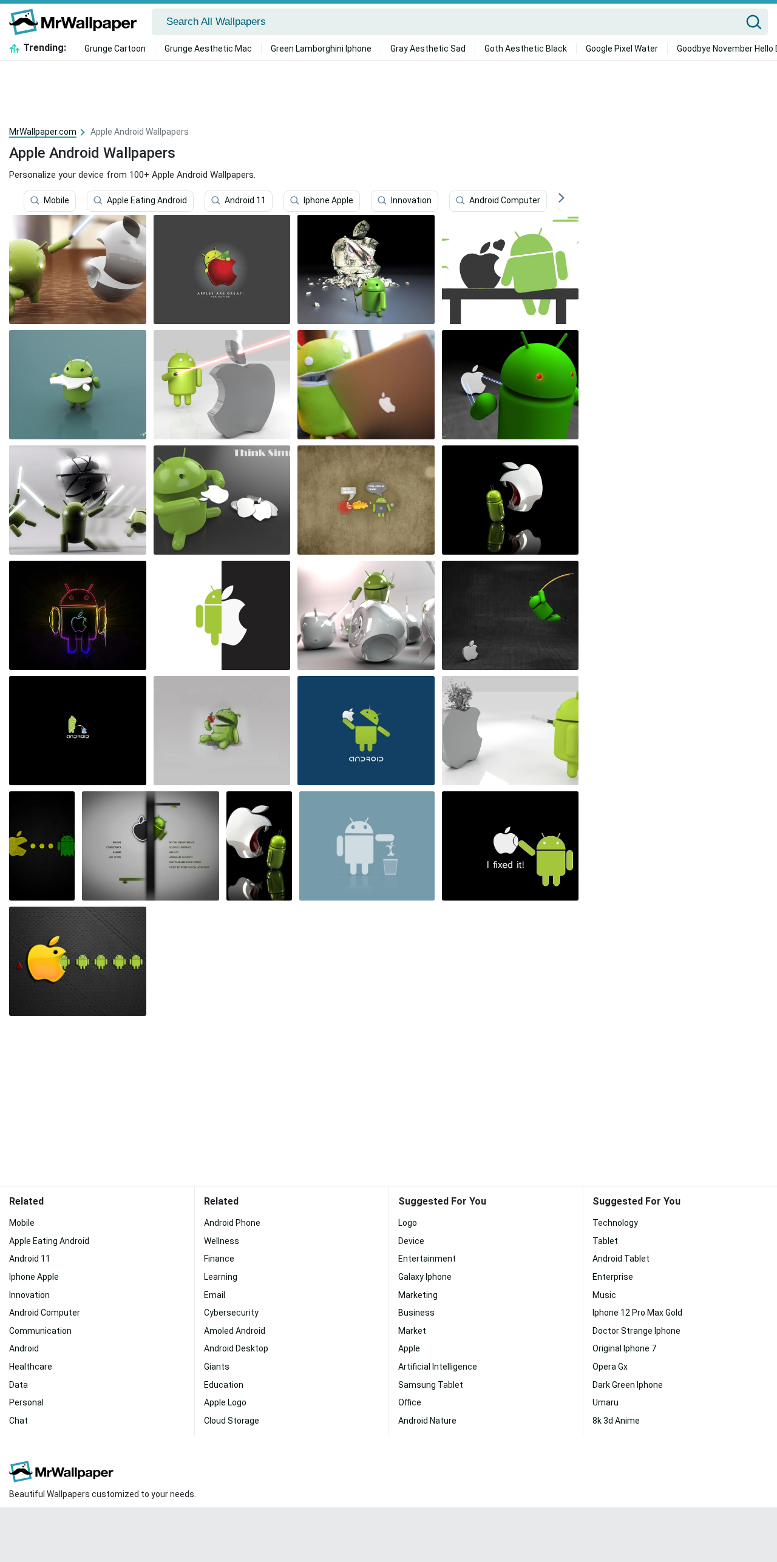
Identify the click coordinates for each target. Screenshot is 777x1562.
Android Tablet (621, 1258)
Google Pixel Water (622, 48)
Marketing (418, 1295)
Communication (40, 1331)
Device (411, 1241)
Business (416, 1312)
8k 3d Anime (616, 1420)
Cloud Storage (231, 1420)
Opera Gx (610, 1366)
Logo (407, 1223)
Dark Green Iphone (627, 1385)
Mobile (56, 201)
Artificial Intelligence (437, 1366)
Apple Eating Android (147, 201)
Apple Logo (225, 1402)
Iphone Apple (328, 201)
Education (223, 1385)
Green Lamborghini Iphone (321, 48)
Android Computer (504, 201)
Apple (409, 1348)
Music (604, 1295)
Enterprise (612, 1277)
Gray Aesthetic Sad (428, 48)
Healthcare (30, 1366)
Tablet (605, 1241)
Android (24, 1348)
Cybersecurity (231, 1312)
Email (214, 1295)
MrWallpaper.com (42, 132)
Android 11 (245, 201)
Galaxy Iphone (425, 1277)
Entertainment (427, 1258)
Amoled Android (234, 1331)
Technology (615, 1223)
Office (409, 1402)
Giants (216, 1366)
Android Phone (232, 1223)
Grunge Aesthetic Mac (208, 48)
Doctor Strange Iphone (636, 1331)
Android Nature (427, 1420)
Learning (220, 1277)
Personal (26, 1402)
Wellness (221, 1241)
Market (412, 1331)
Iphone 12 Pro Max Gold (637, 1312)
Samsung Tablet (430, 1385)
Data (18, 1385)
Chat (18, 1420)
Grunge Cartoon (115, 48)
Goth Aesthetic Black (525, 48)
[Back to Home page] (77, 21)
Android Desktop (236, 1348)
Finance (219, 1258)
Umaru (605, 1402)
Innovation (411, 201)
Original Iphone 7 (624, 1348)
